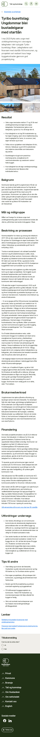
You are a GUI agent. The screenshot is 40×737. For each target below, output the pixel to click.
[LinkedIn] (10, 720)
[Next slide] (37, 83)
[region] (20, 82)
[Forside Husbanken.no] (5, 4)
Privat (8, 673)
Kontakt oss (11, 701)
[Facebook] (4, 720)
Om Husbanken (12, 692)
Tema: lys (8, 730)
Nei (5, 649)
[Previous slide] (2, 83)
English (8, 706)
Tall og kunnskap (16, 4)
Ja (5, 645)
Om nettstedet (12, 697)
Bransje (9, 682)
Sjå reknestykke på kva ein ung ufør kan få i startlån (19, 507)
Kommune (10, 678)
